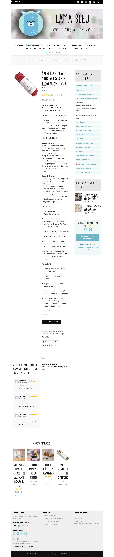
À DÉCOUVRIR (77, 45)
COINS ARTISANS (82, 147)
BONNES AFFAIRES (83, 168)
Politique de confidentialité (79, 554)
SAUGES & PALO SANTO (56, 331)
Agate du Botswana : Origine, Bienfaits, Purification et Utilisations (91, 198)
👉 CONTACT (63, 48)
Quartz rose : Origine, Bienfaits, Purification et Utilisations (92, 209)
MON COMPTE (15, 2)
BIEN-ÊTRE (79, 122)
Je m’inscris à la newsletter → (23, 547)
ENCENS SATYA (80, 102)
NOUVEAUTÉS (81, 151)
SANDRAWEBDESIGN (64, 554)
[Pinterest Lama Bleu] (21, 533)
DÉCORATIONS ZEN (83, 130)
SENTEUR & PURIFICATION (86, 98)
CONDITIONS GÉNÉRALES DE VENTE (55, 524)
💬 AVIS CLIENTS (92, 45)
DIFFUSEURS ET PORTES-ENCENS (86, 116)
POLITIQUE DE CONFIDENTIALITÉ (54, 519)
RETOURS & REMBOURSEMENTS (53, 522)
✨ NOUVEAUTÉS (53, 45)
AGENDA (42, 48)
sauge (62, 334)
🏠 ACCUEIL (18, 45)
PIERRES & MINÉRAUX (84, 86)
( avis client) (56, 95)
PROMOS (65, 45)
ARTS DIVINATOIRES (83, 94)
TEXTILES (79, 139)
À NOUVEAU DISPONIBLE (85, 156)
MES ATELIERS (31, 48)
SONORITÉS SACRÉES (84, 135)
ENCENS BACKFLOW (82, 113)
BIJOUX (78, 90)
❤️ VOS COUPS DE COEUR (85, 164)
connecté (56, 367)
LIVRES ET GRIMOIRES (84, 143)
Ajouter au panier (51, 322)
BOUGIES (78, 119)
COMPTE (74, 48)
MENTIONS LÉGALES (49, 516)
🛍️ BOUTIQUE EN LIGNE (34, 45)
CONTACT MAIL (78, 518)
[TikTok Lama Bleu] (25, 533)
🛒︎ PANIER (84, 48)
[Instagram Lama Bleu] (17, 533)
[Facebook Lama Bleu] (14, 533)
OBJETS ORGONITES (83, 126)
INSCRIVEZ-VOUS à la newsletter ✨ (87, 237)
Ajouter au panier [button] (19, 468)
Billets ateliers (82, 172)
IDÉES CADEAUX (82, 160)
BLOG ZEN (51, 48)
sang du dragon (54, 334)
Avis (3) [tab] (41, 358)
